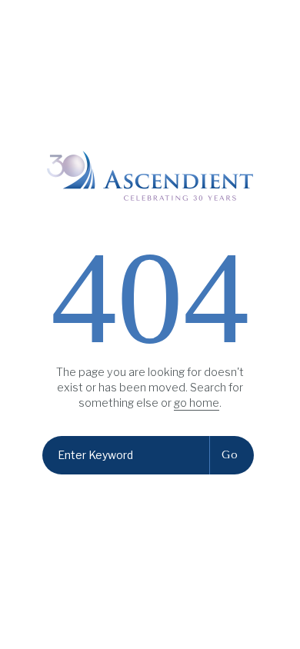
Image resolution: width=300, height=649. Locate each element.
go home (196, 403)
